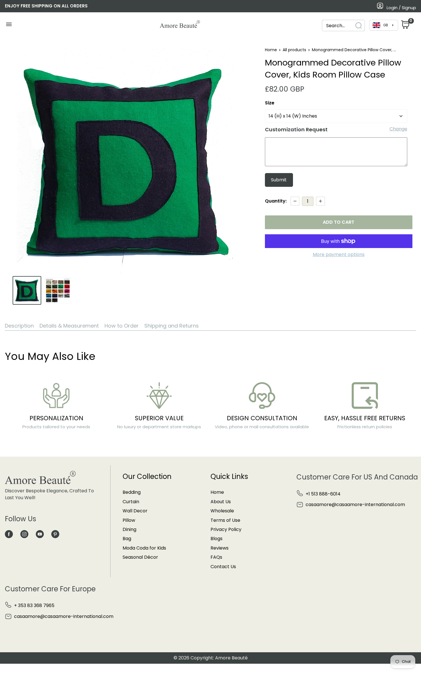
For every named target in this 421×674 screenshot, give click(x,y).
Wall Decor (135, 511)
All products (294, 50)
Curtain (131, 501)
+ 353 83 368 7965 (34, 605)
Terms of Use (225, 520)
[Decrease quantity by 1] (295, 201)
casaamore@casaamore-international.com (355, 504)
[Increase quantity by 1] (320, 201)
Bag (127, 538)
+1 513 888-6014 (323, 494)
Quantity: (276, 201)
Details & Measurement (69, 325)
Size (269, 103)
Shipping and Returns (171, 325)
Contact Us (223, 566)
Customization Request (296, 129)
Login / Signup (401, 8)
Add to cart (338, 222)
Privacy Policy (225, 529)
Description (19, 325)
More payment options (339, 254)
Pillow (129, 520)
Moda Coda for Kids (144, 548)
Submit (279, 180)
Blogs (216, 538)
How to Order (122, 325)
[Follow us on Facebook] (9, 534)
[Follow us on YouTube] (40, 534)
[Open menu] (8, 26)
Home (271, 50)
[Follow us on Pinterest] (55, 534)
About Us (220, 501)
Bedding (132, 492)
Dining (129, 529)
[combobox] (343, 25)
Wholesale (222, 511)
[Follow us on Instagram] (24, 534)
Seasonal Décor (140, 557)
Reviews (219, 548)
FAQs (216, 557)
